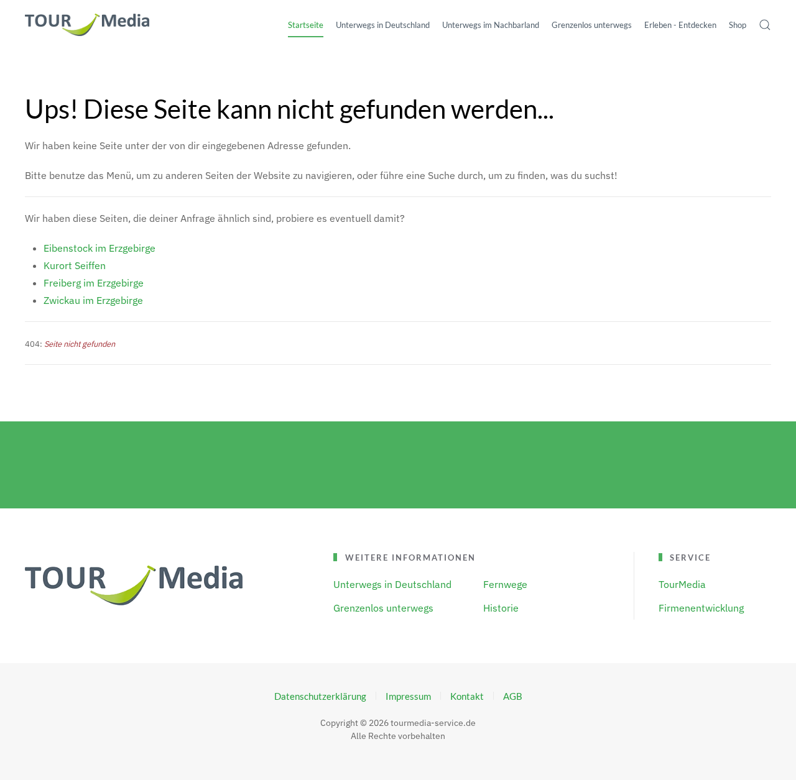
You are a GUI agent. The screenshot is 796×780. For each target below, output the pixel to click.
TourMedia (682, 584)
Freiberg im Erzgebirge (94, 283)
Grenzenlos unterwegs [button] (592, 25)
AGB (512, 696)
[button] (765, 25)
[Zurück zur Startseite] (87, 25)
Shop (737, 25)
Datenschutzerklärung (320, 696)
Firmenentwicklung (701, 608)
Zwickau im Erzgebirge (93, 300)
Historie (501, 608)
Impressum (408, 696)
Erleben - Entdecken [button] (680, 25)
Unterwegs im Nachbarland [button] (490, 25)
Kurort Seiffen (75, 265)
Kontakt (467, 696)
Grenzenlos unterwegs (383, 608)
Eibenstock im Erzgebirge (99, 248)
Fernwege (505, 584)
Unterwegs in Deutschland (392, 584)
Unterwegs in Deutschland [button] (383, 25)
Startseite (305, 25)
